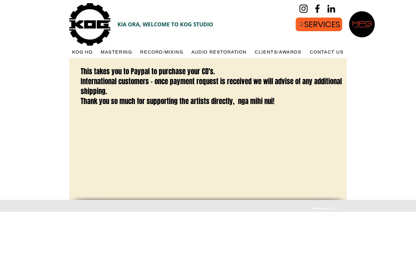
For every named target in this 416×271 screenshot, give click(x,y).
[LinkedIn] (331, 8)
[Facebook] (317, 8)
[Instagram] (303, 8)
